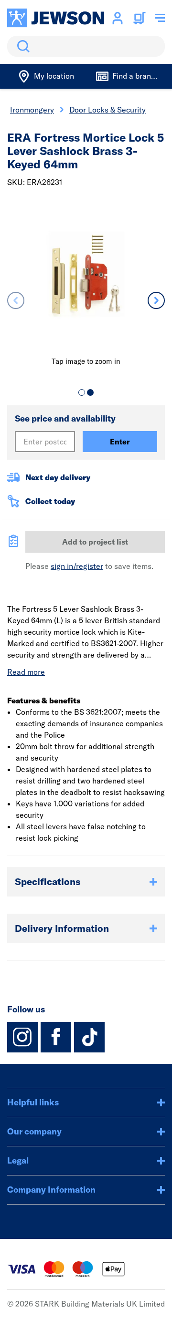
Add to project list (95, 541)
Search (21, 46)
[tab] (81, 392)
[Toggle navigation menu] (160, 18)
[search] (86, 46)
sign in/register (77, 566)
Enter (120, 441)
